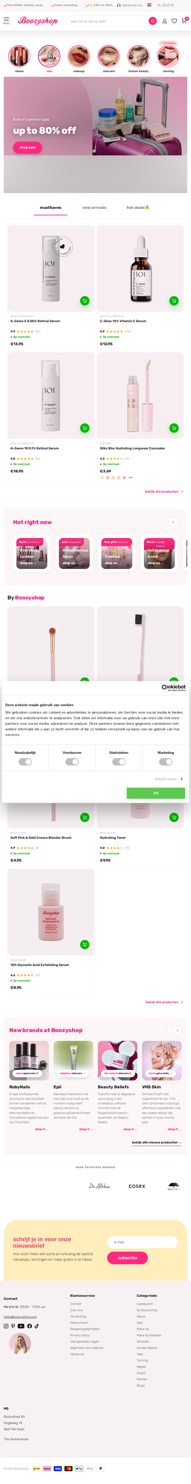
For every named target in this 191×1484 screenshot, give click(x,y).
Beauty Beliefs (113, 1087)
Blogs (141, 1385)
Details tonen (166, 779)
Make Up (143, 1329)
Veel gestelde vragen (84, 1341)
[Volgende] (173, 522)
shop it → (42, 1129)
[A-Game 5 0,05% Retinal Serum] (50, 268)
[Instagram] (6, 1326)
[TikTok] (37, 1326)
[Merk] (39, 1186)
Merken (142, 1379)
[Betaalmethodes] (36, 1468)
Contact (76, 1304)
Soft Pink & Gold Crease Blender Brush (41, 838)
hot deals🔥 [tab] (138, 207)
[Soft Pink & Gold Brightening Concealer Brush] (50, 649)
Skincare (143, 1341)
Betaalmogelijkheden (85, 1329)
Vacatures (77, 1354)
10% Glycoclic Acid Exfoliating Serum (39, 965)
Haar (140, 1354)
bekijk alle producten (161, 492)
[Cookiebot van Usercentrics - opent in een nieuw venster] (165, 688)
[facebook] (29, 1326)
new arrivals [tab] (94, 207)
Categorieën (147, 1296)
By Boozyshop (147, 1310)
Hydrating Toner (113, 838)
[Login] (164, 21)
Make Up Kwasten (149, 1335)
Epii (57, 1087)
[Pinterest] (13, 1326)
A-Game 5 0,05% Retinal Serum (35, 321)
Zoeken (153, 21)
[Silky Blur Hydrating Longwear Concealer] (140, 395)
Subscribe (127, 1258)
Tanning (142, 1360)
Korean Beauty (147, 1348)
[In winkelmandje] (84, 300)
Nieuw (141, 1316)
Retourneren (79, 1322)
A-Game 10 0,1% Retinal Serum (34, 448)
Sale (140, 1322)
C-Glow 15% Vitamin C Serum (123, 321)
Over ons (76, 1310)
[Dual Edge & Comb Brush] (140, 649)
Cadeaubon (145, 1304)
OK (156, 793)
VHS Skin (151, 1087)
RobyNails (19, 1087)
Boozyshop (18, 833)
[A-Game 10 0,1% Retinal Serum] (50, 395)
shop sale (28, 147)
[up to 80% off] (95, 135)
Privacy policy (79, 1335)
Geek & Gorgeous (22, 316)
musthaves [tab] (50, 207)
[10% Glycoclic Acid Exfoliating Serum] (50, 912)
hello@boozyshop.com (20, 1317)
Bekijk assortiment (6, 19)
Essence (106, 443)
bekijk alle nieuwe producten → (157, 1142)
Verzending (78, 1316)
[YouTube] (21, 1326)
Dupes (141, 1373)
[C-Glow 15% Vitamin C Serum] (140, 268)
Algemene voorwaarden (87, 1348)
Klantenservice (82, 1296)
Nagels (141, 1366)
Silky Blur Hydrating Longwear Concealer (132, 448)
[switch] (72, 761)
